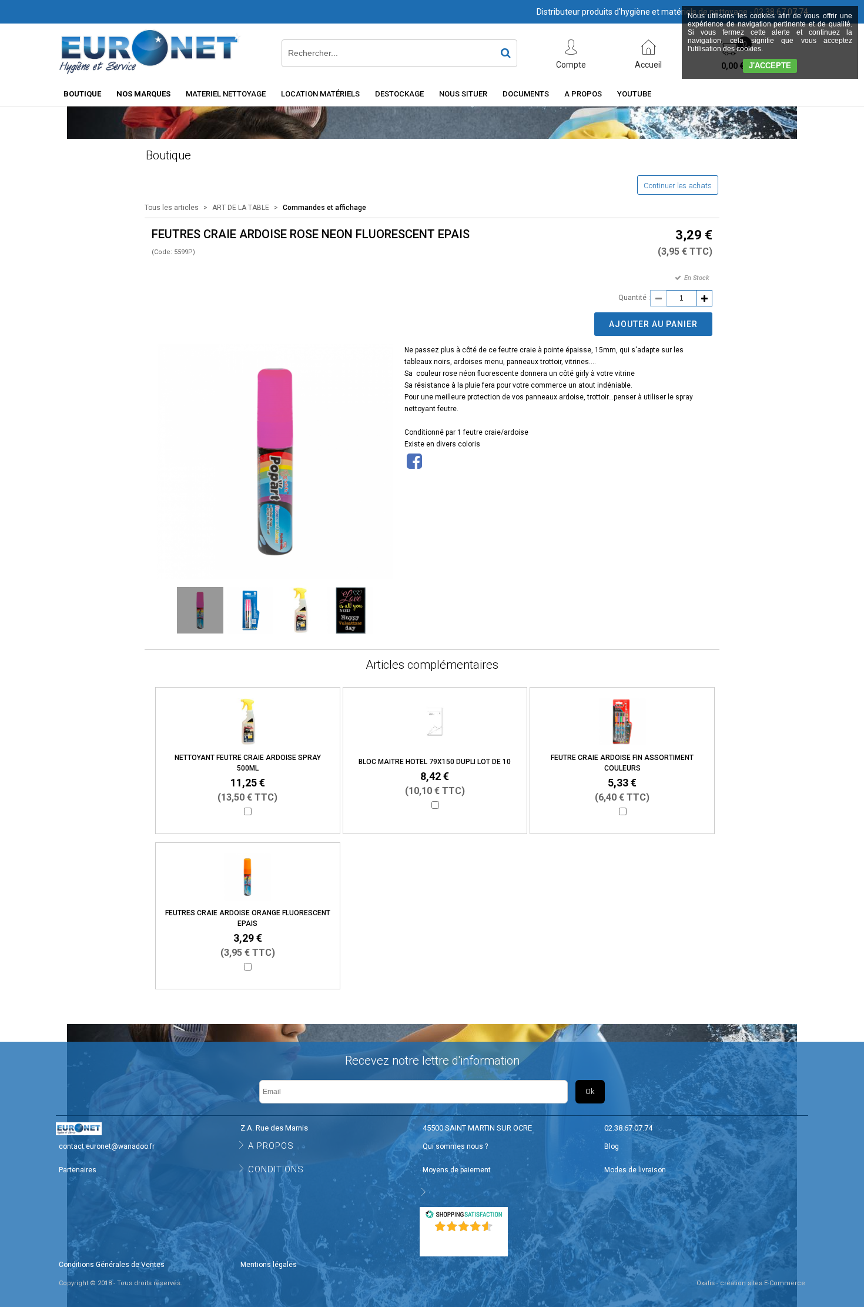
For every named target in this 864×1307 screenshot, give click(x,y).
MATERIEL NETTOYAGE (226, 93)
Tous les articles (172, 208)
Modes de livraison (635, 1170)
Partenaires (77, 1170)
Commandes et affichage (324, 208)
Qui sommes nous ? (455, 1146)
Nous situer (463, 93)
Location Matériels (320, 93)
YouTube (634, 93)
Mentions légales (268, 1265)
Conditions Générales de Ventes (112, 1265)
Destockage (399, 93)
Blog (611, 1146)
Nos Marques (143, 93)
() (465, 1241)
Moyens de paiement (457, 1170)
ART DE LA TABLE (240, 208)
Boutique (82, 93)
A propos (583, 93)
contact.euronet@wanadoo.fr (107, 1146)
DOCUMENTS (526, 93)
